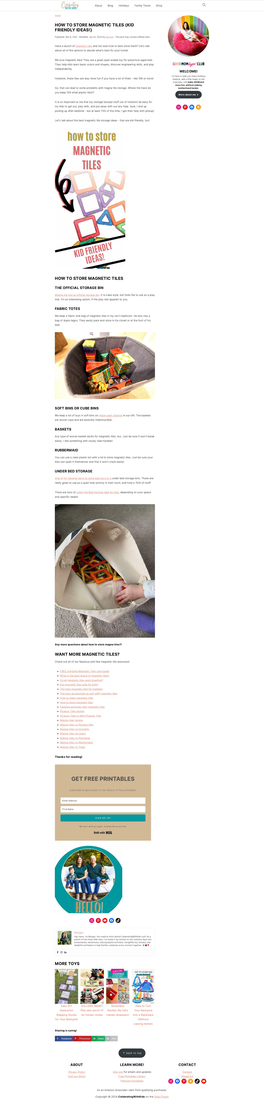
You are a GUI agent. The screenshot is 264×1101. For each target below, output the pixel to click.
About (98, 5)
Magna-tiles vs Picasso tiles (76, 724)
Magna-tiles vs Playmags (75, 738)
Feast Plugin (161, 1096)
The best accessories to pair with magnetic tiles (88, 693)
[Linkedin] (65, 952)
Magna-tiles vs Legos (73, 733)
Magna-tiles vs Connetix (74, 729)
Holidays (124, 5)
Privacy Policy (76, 1071)
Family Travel (143, 5)
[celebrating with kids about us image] (88, 880)
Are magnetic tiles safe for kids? (79, 684)
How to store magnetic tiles (76, 702)
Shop (159, 5)
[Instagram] (61, 952)
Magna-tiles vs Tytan (72, 747)
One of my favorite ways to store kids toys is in (83, 478)
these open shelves (110, 415)
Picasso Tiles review (72, 711)
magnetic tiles (83, 46)
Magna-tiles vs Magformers (76, 742)
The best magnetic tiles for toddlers (81, 689)
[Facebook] (57, 952)
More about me (187, 94)
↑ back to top (132, 1053)
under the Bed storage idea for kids (97, 492)
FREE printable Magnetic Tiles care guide (84, 671)
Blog (110, 5)
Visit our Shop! (77, 1076)
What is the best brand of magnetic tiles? (84, 675)
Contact (187, 1071)
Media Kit (187, 1076)
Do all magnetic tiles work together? (81, 680)
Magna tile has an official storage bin (77, 295)
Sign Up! (118, 1071)
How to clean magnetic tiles (76, 698)
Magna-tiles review (71, 720)
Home (58, 15)
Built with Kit (103, 832)
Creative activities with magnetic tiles (82, 706)
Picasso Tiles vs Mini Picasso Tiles (80, 715)
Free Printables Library (132, 1076)
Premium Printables (132, 1080)
